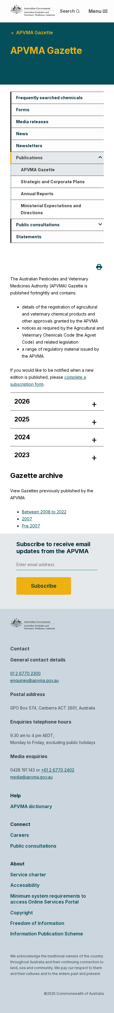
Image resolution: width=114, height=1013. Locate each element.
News (22, 133)
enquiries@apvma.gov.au (34, 680)
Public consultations (38, 224)
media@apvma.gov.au (31, 776)
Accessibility (24, 885)
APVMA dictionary (31, 806)
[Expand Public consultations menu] (100, 222)
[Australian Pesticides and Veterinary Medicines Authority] (32, 10)
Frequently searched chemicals (49, 97)
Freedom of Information (37, 923)
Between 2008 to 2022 (44, 511)
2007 (27, 518)
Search (67, 10)
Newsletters (29, 145)
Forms (23, 109)
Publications (29, 157)
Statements (29, 236)
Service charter (28, 874)
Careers (19, 835)
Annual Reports (37, 193)
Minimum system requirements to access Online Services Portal (48, 899)
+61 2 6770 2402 (57, 769)
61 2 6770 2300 (25, 673)
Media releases (32, 121)
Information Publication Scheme (46, 934)
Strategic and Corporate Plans (53, 181)
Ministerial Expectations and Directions (51, 209)
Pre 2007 (31, 525)
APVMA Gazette (38, 169)
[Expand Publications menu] (100, 155)
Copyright (21, 913)
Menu (95, 11)
